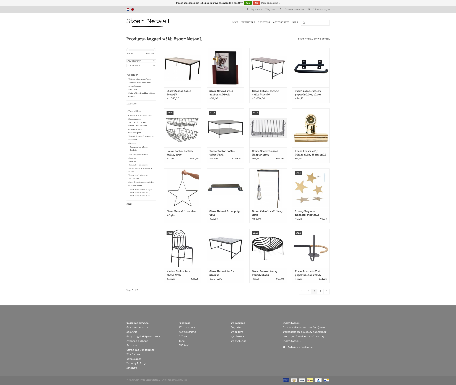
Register (236, 327)
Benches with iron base (139, 83)
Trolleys (132, 90)
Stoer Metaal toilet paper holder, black (308, 93)
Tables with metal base (139, 79)
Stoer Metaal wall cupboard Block (221, 93)
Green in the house (137, 126)
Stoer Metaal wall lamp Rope (267, 213)
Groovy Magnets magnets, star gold (307, 213)
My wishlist (238, 341)
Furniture (248, 23)
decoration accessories (140, 116)
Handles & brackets (137, 122)
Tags (309, 39)
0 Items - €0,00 (321, 10)
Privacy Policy (136, 363)
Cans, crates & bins (138, 147)
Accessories (281, 23)
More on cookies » (270, 3)
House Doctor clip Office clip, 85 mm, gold (310, 153)
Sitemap (131, 368)
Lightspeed (181, 380)
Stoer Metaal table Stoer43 (179, 93)
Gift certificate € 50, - (141, 196)
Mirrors (132, 162)
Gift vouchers (135, 186)
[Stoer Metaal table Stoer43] (182, 67)
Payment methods (137, 341)
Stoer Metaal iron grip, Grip (224, 213)
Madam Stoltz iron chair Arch (179, 273)
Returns (131, 345)
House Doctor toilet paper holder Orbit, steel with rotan (308, 273)
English (132, 9)
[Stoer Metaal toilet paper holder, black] (311, 67)
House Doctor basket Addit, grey (180, 153)
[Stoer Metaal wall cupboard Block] (225, 67)
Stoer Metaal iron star (181, 211)
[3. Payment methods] (285, 380)
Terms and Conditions (140, 350)
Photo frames (134, 119)
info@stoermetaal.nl (301, 347)
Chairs (131, 96)
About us (131, 332)
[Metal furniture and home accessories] (157, 23)
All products (187, 327)
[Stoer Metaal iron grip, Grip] (225, 188)
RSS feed (184, 345)
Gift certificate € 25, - (141, 193)
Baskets (133, 150)
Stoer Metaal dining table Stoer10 (265, 93)
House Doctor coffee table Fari (222, 153)
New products (187, 332)
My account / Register (264, 10)
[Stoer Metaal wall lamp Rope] (268, 188)
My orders (237, 332)
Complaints (133, 359)
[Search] (303, 23)
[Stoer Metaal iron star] (182, 188)
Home (235, 23)
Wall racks (133, 179)
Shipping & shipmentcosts (143, 337)
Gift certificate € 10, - (141, 190)
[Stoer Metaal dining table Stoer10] (268, 67)
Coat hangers (134, 133)
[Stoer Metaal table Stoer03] (225, 248)
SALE (295, 23)
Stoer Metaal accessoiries (141, 182)
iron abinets (134, 86)
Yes (248, 3)
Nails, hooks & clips (138, 165)
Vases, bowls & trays (138, 175)
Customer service (137, 327)
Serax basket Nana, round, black (264, 273)
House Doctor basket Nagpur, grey (265, 153)
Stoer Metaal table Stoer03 (221, 273)
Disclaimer (133, 354)
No (256, 3)
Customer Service (294, 10)
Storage (132, 143)
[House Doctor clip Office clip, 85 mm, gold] (311, 127)
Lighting (264, 23)
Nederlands (127, 9)
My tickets (237, 337)
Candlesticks (135, 129)
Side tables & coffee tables (141, 93)
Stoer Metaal (322, 39)
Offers (183, 337)
